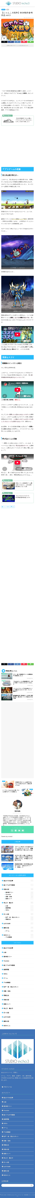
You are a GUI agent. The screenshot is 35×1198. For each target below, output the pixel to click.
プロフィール (8, 1087)
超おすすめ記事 (18, 880)
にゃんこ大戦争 (6, 506)
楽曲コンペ (19, 898)
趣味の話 (18, 928)
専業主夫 (19, 919)
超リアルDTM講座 (18, 885)
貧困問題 (19, 908)
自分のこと (18, 935)
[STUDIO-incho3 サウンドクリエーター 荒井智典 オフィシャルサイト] (17, 5)
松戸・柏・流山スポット (19, 917)
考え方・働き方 (18, 902)
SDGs (19, 910)
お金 (19, 906)
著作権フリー (19, 892)
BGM (13, 506)
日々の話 (18, 914)
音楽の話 (18, 889)
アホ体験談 (19, 937)
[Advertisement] (17, 69)
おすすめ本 (18, 923)
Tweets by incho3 (6, 836)
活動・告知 (19, 896)
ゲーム (3, 9)
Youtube (19, 894)
